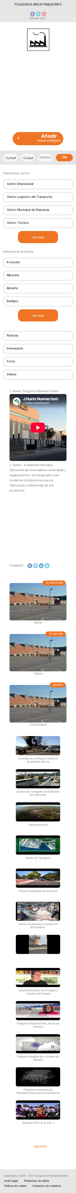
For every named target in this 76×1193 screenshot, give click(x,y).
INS (58, 565)
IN (42, 565)
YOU (65, 570)
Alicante (12, 288)
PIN (64, 565)
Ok (64, 157)
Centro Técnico (18, 223)
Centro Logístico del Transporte (29, 197)
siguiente (40, 1146)
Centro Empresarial (20, 184)
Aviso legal (11, 1181)
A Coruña (13, 262)
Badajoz (12, 301)
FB (30, 565)
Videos (11, 374)
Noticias (12, 335)
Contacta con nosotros (46, 1186)
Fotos (11, 361)
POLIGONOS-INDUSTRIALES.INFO (38, 4)
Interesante (15, 348)
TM (47, 565)
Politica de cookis (15, 1186)
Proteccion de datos (36, 1181)
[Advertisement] (38, 92)
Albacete (13, 275)
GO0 (53, 565)
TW (35, 565)
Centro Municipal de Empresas (28, 210)
